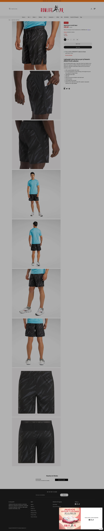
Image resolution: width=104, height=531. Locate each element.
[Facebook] (89, 519)
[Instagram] (91, 519)
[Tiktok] (93, 519)
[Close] (101, 509)
